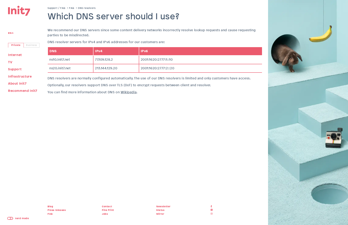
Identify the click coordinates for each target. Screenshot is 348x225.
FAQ (71, 8)
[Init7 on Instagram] (212, 214)
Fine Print (108, 210)
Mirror (160, 214)
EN (9, 33)
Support (15, 69)
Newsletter (163, 206)
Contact (107, 206)
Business (31, 45)
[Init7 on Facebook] (212, 206)
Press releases (57, 210)
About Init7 (17, 83)
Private (15, 45)
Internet (15, 55)
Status (160, 210)
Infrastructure (20, 76)
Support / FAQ (56, 8)
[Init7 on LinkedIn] (212, 210)
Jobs (105, 214)
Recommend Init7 (22, 91)
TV (10, 62)
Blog (50, 206)
